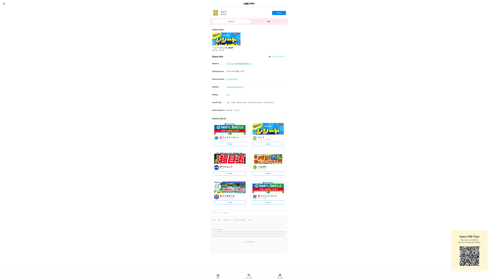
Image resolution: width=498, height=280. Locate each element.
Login (249, 219)
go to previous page (4, 3)
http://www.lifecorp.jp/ (235, 87)
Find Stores (249, 277)
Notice (214, 219)
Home (218, 277)
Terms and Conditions (239, 219)
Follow (279, 13)
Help (219, 219)
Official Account (277, 56)
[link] (215, 12)
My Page (280, 277)
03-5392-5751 (232, 79)
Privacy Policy (227, 219)
